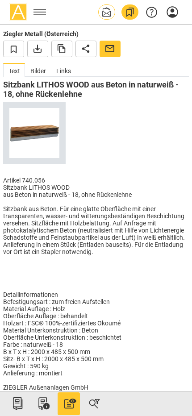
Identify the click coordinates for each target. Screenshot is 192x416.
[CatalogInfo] (43, 403)
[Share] (85, 49)
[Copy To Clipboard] (61, 49)
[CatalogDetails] (69, 403)
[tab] (14, 70)
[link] (129, 12)
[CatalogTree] (17, 403)
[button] (106, 12)
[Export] (37, 49)
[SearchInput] (94, 403)
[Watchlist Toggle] (13, 49)
